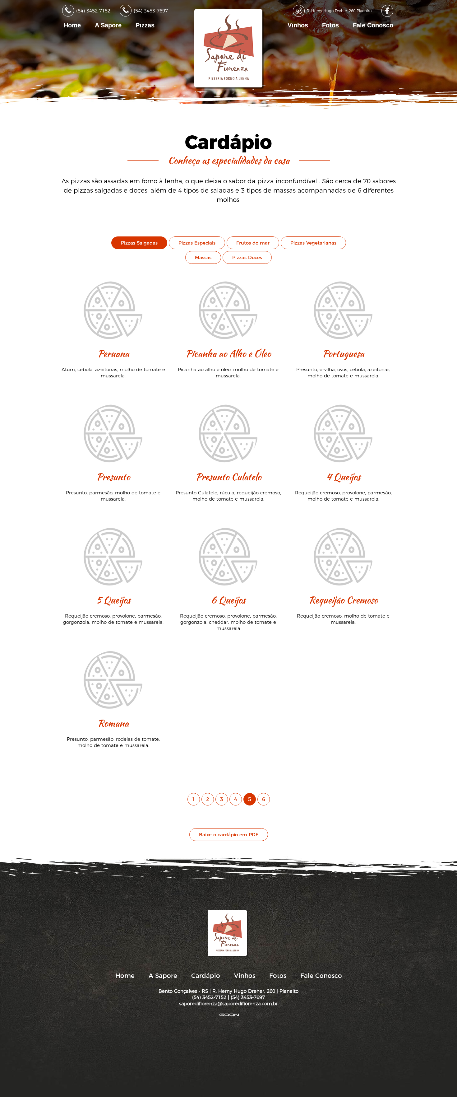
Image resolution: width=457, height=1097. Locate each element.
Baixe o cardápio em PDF (228, 835)
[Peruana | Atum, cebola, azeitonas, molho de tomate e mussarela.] (114, 281)
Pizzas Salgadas (139, 243)
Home (72, 25)
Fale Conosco (373, 25)
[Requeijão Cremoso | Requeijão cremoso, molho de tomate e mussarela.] (343, 527)
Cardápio (205, 975)
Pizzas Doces (247, 257)
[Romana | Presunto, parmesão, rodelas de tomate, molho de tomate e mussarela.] (113, 650)
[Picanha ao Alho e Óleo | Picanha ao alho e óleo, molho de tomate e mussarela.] (229, 281)
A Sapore (108, 25)
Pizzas (145, 25)
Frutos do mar (253, 243)
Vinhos (298, 25)
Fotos (330, 25)
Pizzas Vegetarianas (313, 243)
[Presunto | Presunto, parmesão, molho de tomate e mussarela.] (114, 404)
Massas (203, 257)
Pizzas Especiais (196, 243)
